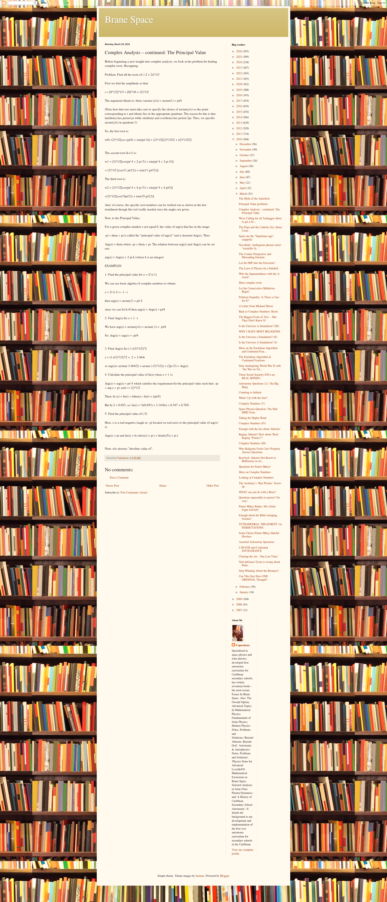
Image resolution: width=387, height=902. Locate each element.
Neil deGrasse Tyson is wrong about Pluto (259, 563)
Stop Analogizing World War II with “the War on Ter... (260, 367)
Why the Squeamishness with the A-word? (259, 275)
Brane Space (129, 19)
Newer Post (112, 485)
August (244, 166)
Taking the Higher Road (252, 418)
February (245, 586)
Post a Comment (119, 477)
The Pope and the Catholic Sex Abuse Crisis (260, 228)
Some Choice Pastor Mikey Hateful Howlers (259, 534)
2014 (239, 117)
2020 (239, 84)
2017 (239, 100)
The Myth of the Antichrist (254, 198)
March (244, 193)
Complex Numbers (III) (252, 443)
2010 (239, 139)
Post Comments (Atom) (134, 492)
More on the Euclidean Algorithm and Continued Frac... (258, 349)
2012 (239, 128)
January (244, 592)
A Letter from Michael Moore (256, 306)
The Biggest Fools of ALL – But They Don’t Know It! (257, 318)
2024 (239, 62)
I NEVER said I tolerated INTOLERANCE (253, 549)
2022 (239, 73)
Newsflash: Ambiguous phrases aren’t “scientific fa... (260, 246)
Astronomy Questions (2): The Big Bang (259, 385)
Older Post (213, 485)
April (243, 188)
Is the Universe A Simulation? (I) (258, 342)
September (246, 160)
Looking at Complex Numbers (256, 477)
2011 (239, 134)
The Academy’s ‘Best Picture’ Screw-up (260, 484)
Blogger (224, 876)
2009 (239, 599)
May (243, 182)
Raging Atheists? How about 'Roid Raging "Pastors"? (258, 436)
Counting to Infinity (250, 392)
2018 (239, 95)
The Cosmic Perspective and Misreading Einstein (255, 255)
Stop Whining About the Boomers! (259, 571)
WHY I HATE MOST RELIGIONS (259, 331)
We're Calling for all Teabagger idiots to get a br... (260, 220)
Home (162, 485)
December (246, 144)
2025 (239, 57)
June (243, 177)
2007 (239, 610)
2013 (239, 122)
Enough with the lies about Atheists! (259, 429)
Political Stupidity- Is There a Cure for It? (259, 298)
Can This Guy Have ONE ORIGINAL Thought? (253, 577)
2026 (239, 51)
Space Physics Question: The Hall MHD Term (258, 410)
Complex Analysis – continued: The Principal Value (259, 211)
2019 (239, 90)
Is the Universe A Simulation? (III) (259, 326)
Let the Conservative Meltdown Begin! (257, 290)
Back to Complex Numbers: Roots (258, 311)
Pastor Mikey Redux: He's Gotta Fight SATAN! (257, 508)
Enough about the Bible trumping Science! (258, 517)
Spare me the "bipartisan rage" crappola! (256, 237)
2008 (239, 604)
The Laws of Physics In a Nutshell (258, 268)
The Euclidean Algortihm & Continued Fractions (255, 358)
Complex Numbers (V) (252, 403)
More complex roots (250, 282)
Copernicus (243, 645)
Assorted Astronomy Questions (256, 542)
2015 (239, 112)
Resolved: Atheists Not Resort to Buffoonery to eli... (257, 459)
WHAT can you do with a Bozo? (257, 492)
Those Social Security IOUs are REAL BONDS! (257, 376)
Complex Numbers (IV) (252, 423)
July (242, 172)
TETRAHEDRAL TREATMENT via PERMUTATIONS (260, 525)
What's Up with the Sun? (253, 398)
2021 (239, 78)
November (246, 149)
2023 (239, 67)
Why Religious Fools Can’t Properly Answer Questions (259, 450)
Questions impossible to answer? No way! (259, 499)
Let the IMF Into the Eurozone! (257, 263)
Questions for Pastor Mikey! (255, 466)
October (245, 155)
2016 (239, 106)
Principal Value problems (253, 204)
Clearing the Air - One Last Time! (258, 556)
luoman (200, 876)
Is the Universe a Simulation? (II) (258, 337)
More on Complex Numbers (255, 472)
